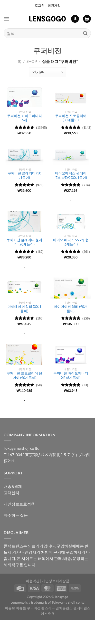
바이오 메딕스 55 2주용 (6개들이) (70, 242)
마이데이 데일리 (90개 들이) (70, 309)
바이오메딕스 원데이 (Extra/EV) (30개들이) (71, 175)
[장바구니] (87, 19)
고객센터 (11, 492)
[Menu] (7, 19)
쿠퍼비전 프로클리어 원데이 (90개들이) (24, 375)
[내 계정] (75, 19)
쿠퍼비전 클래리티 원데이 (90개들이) (24, 242)
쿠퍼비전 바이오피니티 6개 (24, 118)
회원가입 (54, 5)
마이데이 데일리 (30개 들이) (24, 309)
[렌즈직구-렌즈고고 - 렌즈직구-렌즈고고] (47, 18)
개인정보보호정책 (19, 504)
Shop (32, 61)
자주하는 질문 (16, 515)
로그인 (39, 5)
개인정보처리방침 (55, 581)
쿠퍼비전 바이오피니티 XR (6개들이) (70, 375)
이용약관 (32, 581)
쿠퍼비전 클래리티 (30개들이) (24, 175)
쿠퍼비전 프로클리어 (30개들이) (70, 118)
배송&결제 (13, 486)
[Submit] (85, 33)
